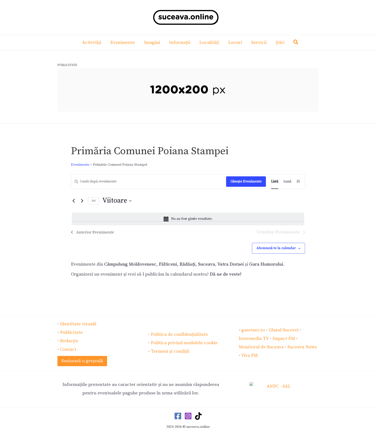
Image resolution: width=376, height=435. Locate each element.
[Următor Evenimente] (82, 200)
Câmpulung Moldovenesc (130, 264)
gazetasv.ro (253, 330)
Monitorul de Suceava (261, 347)
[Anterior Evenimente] (73, 200)
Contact (68, 349)
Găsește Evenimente (246, 181)
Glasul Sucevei (284, 330)
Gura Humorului (266, 264)
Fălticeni (168, 264)
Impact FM (283, 338)
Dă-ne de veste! (226, 274)
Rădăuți (187, 264)
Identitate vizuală (78, 324)
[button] (296, 43)
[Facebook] (178, 416)
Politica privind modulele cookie (184, 343)
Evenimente (80, 164)
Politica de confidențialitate (179, 334)
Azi (93, 201)
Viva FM (249, 355)
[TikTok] (198, 416)
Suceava (206, 264)
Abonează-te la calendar (276, 248)
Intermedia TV (254, 338)
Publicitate (71, 332)
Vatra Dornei (230, 264)
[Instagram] (188, 416)
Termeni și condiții (170, 351)
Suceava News (302, 347)
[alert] (188, 219)
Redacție (69, 341)
